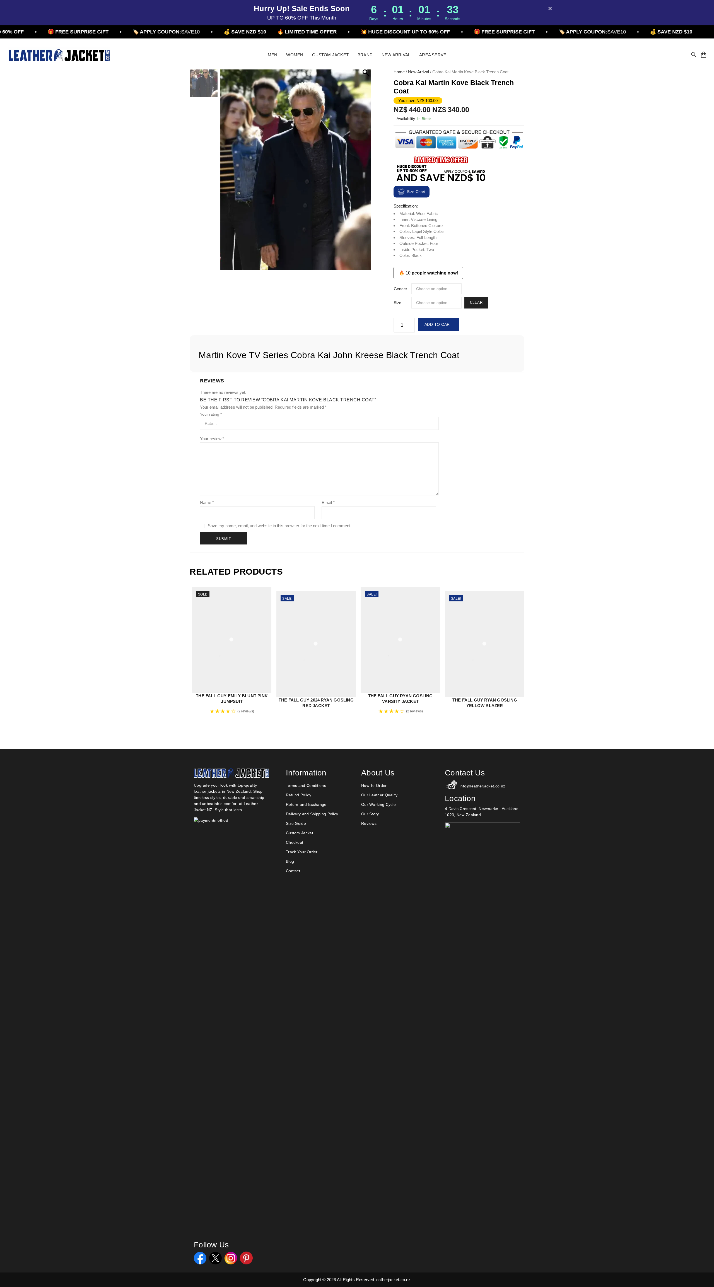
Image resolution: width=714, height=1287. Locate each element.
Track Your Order (302, 852)
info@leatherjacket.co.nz (482, 786)
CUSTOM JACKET (330, 54)
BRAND (365, 54)
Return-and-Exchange (306, 804)
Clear (476, 302)
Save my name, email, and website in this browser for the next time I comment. (279, 525)
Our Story (370, 814)
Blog (290, 861)
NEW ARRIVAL (396, 54)
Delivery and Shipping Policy (312, 814)
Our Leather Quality (379, 795)
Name (207, 502)
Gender (400, 288)
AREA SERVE (432, 54)
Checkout (294, 842)
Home (399, 71)
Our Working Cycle (378, 804)
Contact (293, 871)
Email (328, 502)
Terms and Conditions (306, 785)
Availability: (406, 118)
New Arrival (418, 71)
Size (397, 302)
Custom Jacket (299, 833)
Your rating (211, 414)
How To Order (374, 785)
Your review (212, 438)
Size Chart (416, 191)
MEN (273, 54)
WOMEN (294, 54)
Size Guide (296, 823)
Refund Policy (298, 795)
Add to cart (438, 324)
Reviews (369, 823)
